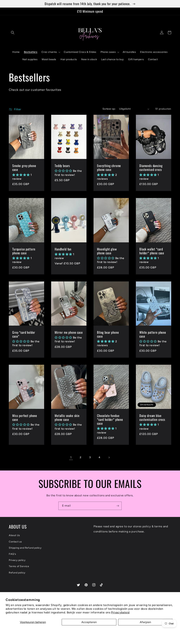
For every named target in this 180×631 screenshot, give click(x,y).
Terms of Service (19, 566)
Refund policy (17, 572)
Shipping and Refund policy (25, 547)
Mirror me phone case (69, 332)
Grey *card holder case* (23, 334)
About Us (14, 535)
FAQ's (12, 553)
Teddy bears (62, 166)
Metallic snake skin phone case (67, 417)
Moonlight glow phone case (107, 251)
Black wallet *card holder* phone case (151, 251)
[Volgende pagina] (109, 457)
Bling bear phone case (108, 334)
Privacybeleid (120, 612)
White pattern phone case (152, 334)
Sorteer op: (109, 108)
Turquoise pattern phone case (23, 251)
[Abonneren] (117, 506)
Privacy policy (17, 560)
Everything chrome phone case (109, 167)
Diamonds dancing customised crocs (150, 167)
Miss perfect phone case (24, 417)
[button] (13, 32)
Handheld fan (63, 249)
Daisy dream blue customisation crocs (152, 417)
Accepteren (89, 622)
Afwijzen (145, 622)
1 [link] (71, 457)
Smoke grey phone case (24, 167)
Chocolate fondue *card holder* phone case (110, 419)
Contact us (15, 541)
